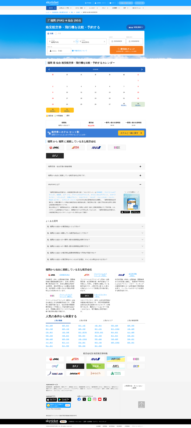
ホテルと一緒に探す (129, 133)
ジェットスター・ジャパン (105, 197)
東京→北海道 (115, 329)
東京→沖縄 (49, 329)
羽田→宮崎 (81, 346)
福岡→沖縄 (81, 329)
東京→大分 (65, 342)
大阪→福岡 (130, 329)
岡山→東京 (49, 346)
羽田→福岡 (114, 326)
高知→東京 (81, 342)
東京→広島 (98, 329)
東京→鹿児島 (82, 332)
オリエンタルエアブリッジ (99, 195)
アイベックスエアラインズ (80, 195)
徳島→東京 (130, 342)
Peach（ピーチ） (54, 200)
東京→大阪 (81, 326)
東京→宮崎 (98, 346)
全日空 (59, 195)
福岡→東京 (65, 326)
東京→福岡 (49, 326)
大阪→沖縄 (65, 332)
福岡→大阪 (65, 329)
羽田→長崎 (49, 336)
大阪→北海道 (82, 339)
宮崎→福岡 (49, 339)
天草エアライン (72, 197)
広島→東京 (49, 332)
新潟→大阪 (98, 342)
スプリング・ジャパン (69, 200)
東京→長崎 (98, 336)
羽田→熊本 (81, 336)
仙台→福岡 (130, 332)
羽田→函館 (98, 339)
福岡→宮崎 (65, 339)
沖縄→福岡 (114, 339)
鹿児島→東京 (99, 332)
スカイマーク (83, 197)
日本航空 (99, 192)
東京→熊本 (114, 336)
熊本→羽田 (65, 346)
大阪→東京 (98, 326)
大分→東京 (49, 342)
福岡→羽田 (130, 326)
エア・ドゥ (66, 195)
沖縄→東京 (65, 336)
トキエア (92, 197)
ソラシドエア (61, 197)
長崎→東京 (130, 336)
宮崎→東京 (130, 339)
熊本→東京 (114, 332)
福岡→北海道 (115, 342)
